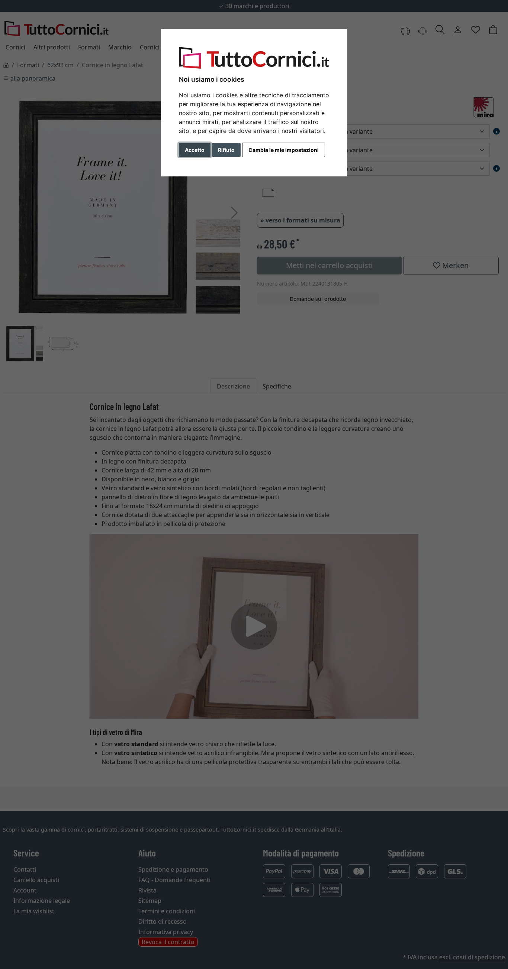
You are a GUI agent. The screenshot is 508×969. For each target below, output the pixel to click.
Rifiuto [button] (226, 150)
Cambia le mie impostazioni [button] (283, 150)
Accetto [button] (195, 150)
